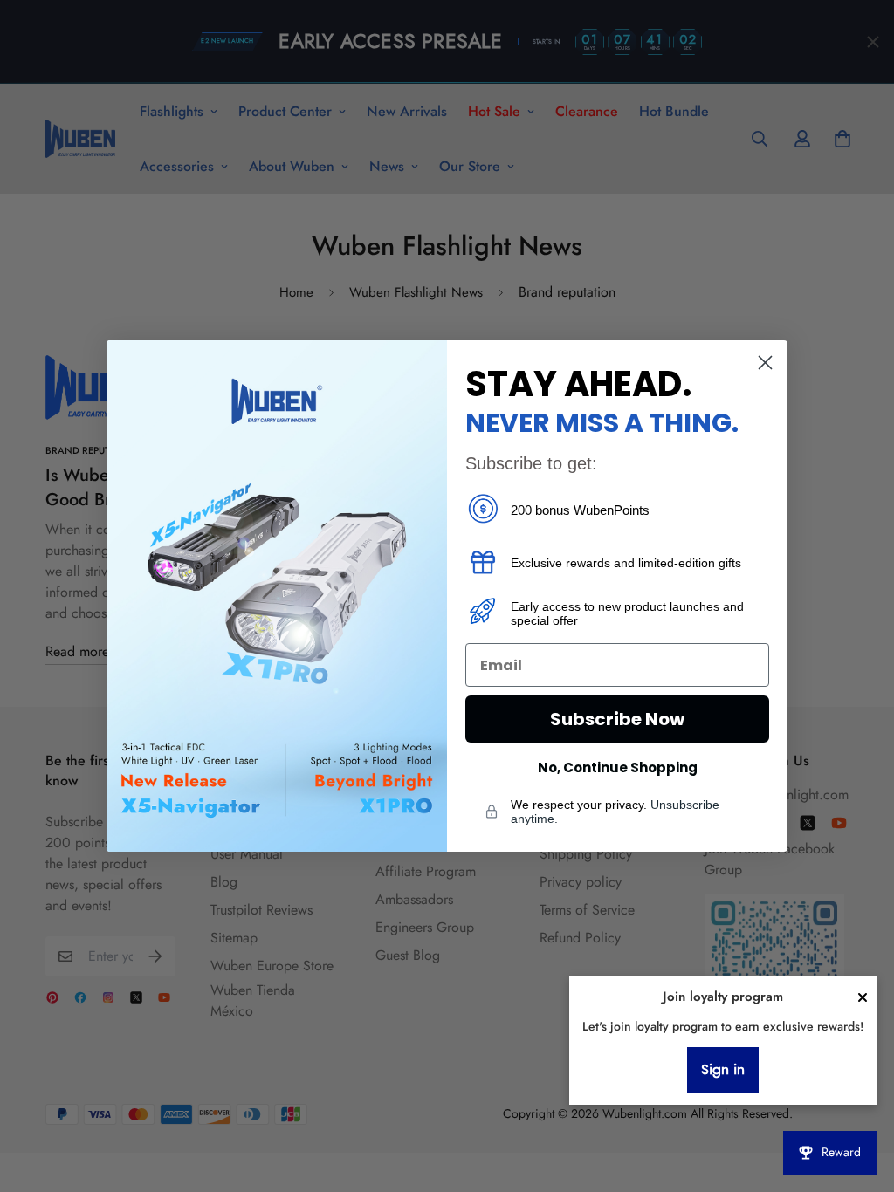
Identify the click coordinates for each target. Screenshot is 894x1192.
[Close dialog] (765, 362)
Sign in (723, 1069)
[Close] (863, 997)
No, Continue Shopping (618, 767)
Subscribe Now (617, 719)
